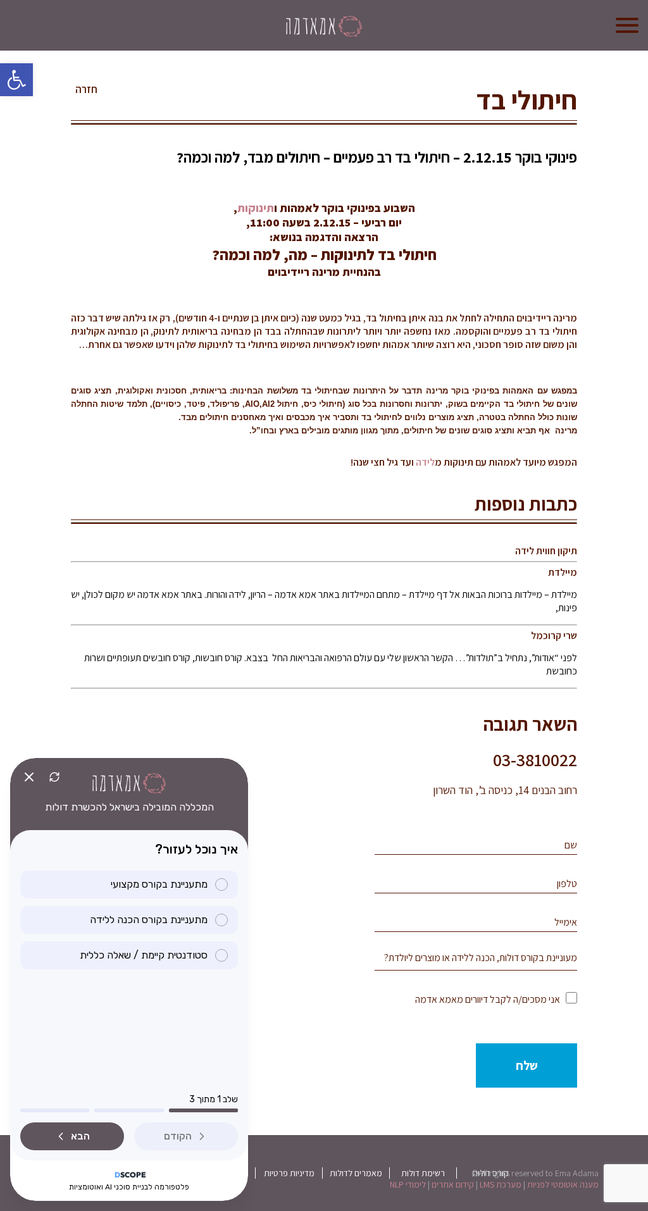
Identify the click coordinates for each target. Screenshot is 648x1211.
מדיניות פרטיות (289, 1173)
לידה (425, 462)
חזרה (86, 89)
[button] (16, 79)
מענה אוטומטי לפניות (563, 1184)
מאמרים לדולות (356, 1173)
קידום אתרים (453, 1184)
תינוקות (255, 208)
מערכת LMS (500, 1184)
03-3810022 (535, 759)
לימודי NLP (408, 1184)
